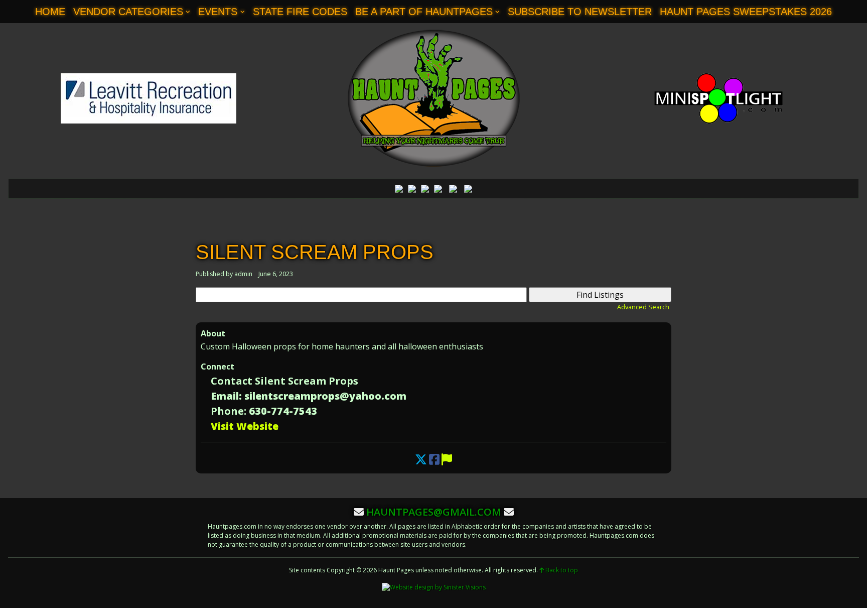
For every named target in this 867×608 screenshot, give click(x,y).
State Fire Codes (300, 11)
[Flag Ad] (447, 459)
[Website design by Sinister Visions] (434, 587)
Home (50, 11)
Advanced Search (643, 306)
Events (217, 11)
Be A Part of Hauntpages (424, 11)
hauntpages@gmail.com (433, 512)
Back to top (561, 570)
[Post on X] (421, 459)
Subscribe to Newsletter (580, 11)
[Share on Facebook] (434, 459)
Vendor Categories (128, 11)
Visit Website (244, 426)
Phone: (228, 411)
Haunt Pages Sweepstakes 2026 (746, 11)
